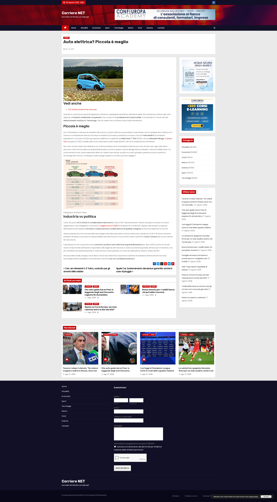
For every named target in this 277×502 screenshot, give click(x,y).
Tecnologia (118, 28)
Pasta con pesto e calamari (193, 297)
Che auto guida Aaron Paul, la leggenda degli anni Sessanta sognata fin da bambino (99, 292)
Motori (130, 28)
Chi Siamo (175, 496)
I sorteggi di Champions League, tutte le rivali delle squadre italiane (157, 369)
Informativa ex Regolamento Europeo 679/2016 (134, 444)
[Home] (65, 28)
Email (117, 408)
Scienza (150, 28)
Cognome (133, 404)
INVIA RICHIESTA (122, 468)
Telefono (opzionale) (123, 417)
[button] (214, 28)
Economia (97, 28)
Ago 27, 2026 (70, 374)
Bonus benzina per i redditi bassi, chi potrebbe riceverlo (158, 290)
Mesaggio (118, 426)
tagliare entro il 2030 (109, 225)
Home (73, 28)
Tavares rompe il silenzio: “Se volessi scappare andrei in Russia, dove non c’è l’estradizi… (197, 201)
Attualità (84, 28)
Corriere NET (73, 13)
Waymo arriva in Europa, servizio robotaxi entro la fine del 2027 (101, 308)
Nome (117, 397)
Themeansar (101, 495)
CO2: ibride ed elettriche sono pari (82, 109)
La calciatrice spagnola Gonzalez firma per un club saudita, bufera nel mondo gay (197, 239)
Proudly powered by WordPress (73, 495)
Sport (107, 28)
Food (140, 28)
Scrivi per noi (207, 496)
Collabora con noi (191, 496)
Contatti (161, 28)
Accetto (266, 497)
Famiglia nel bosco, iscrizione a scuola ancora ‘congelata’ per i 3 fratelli (195, 258)
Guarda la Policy (253, 496)
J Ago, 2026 (91, 297)
